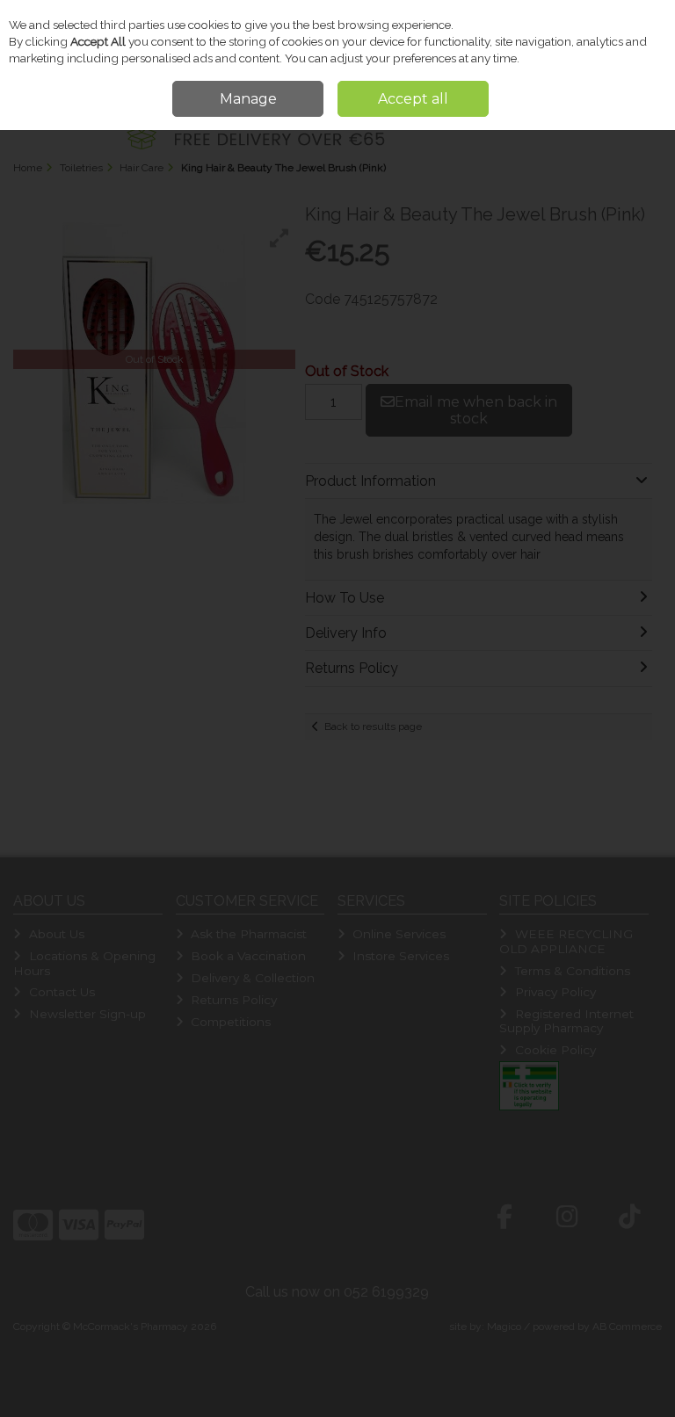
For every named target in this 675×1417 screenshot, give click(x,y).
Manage (248, 98)
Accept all (413, 98)
